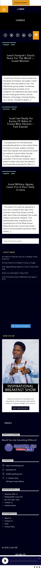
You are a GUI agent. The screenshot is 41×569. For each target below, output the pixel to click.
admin (6, 72)
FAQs (7, 524)
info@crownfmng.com (14, 474)
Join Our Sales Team (12, 500)
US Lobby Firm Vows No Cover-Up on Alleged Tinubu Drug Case (19, 258)
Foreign (6, 45)
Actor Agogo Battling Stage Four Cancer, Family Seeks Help (20, 268)
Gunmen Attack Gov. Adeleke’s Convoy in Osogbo (19, 263)
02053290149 (11, 470)
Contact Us (9, 502)
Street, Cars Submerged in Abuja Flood (15, 273)
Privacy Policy (10, 527)
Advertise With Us (11, 494)
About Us (8, 518)
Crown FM (13, 547)
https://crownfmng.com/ (15, 466)
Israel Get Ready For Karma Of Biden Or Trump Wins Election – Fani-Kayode (20, 122)
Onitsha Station (20, 2)
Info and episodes (20, 408)
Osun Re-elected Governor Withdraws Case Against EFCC (19, 278)
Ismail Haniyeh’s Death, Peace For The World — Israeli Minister (21, 58)
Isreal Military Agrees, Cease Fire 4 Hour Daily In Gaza (20, 187)
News (13, 45)
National (6, 109)
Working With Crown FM (13, 497)
